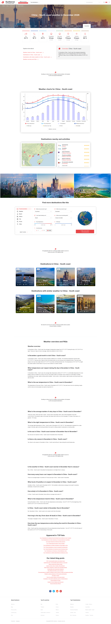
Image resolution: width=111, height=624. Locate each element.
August (57, 25)
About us (12, 604)
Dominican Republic (74, 609)
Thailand (42, 606)
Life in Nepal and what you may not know (55, 570)
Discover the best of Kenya (55, 583)
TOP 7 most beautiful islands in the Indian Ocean (55, 561)
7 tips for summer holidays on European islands (56, 577)
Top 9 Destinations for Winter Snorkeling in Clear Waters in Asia (55, 545)
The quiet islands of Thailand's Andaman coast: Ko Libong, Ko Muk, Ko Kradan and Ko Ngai (55, 572)
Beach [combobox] (36, 217)
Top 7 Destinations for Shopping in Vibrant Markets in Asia (55, 550)
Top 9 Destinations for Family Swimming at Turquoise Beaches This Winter (55, 539)
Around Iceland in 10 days (55, 580)
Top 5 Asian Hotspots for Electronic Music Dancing (55, 541)
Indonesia (42, 615)
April (36, 25)
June (46, 25)
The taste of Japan (55, 575)
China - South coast (18, 5)
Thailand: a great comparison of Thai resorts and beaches (55, 573)
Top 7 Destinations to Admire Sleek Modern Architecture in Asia (55, 552)
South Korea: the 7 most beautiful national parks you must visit (55, 562)
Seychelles (87, 606)
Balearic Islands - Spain (89, 609)
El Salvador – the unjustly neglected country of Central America (56, 578)
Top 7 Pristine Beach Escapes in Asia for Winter (55, 543)
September (64, 25)
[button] (24, 161)
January (16, 25)
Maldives (72, 604)
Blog (12, 606)
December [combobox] (57, 211)
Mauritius (72, 606)
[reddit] (57, 591)
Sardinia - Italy (73, 612)
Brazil (57, 604)
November (79, 25)
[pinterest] (61, 591)
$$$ (50, 230)
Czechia (87, 612)
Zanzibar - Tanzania (89, 615)
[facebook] (50, 591)
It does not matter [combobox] (59, 217)
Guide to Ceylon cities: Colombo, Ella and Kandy (55, 565)
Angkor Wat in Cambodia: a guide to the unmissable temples (55, 567)
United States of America (45, 612)
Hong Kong (68, 153)
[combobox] (85, 2)
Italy (41, 604)
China (11, 5)
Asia (7, 5)
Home (3, 5)
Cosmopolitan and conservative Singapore (55, 569)
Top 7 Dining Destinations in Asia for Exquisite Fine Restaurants (55, 547)
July (51, 25)
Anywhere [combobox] (37, 211)
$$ (44, 230)
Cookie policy (13, 612)
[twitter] (54, 591)
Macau (64, 153)
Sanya (64, 146)
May (41, 25)
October (72, 25)
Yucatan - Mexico (88, 604)
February (23, 25)
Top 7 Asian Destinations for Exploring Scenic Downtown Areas (55, 549)
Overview (94, 25)
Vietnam (57, 612)
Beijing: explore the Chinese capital (55, 564)
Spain (42, 609)
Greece (57, 615)
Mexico (57, 609)
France (57, 606)
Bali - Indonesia (73, 615)
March (30, 25)
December (87, 25)
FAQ (12, 615)
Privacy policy (13, 609)
